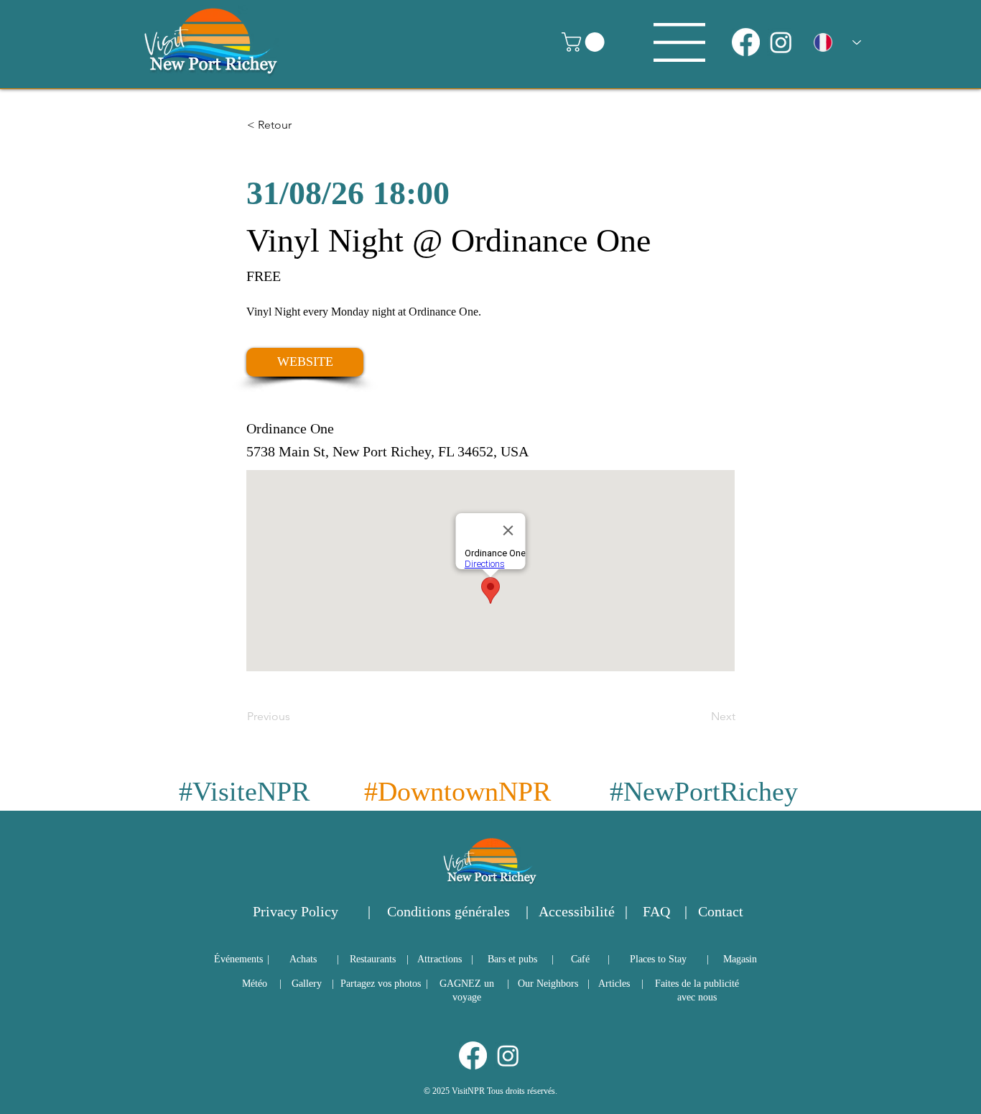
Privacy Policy (295, 911)
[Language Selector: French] (837, 42)
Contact (720, 911)
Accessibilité (577, 911)
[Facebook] (746, 42)
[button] (585, 42)
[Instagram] (781, 42)
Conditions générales (448, 911)
